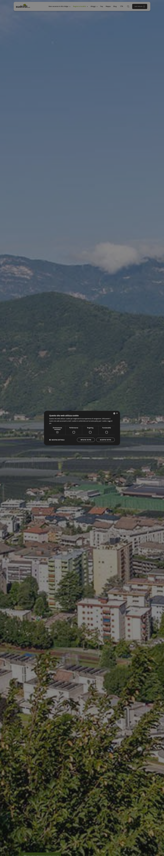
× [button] (117, 413)
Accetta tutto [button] (105, 440)
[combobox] (114, 413)
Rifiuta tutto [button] (86, 440)
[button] (57, 440)
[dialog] (82, 428)
